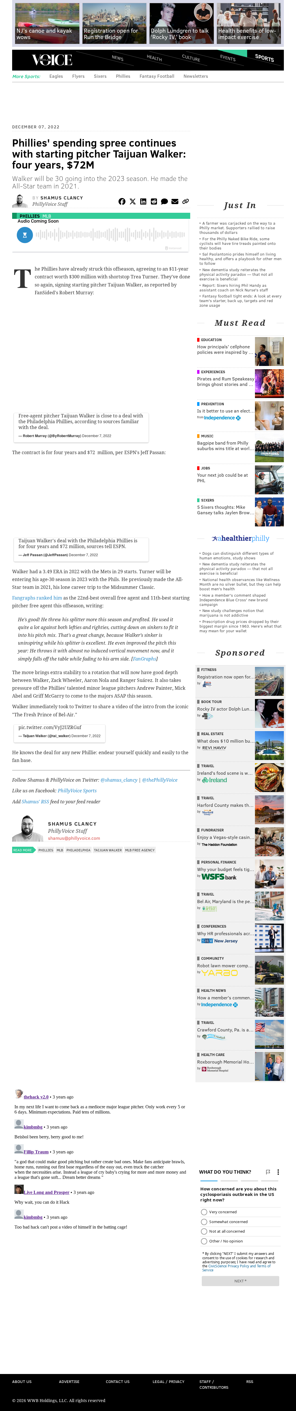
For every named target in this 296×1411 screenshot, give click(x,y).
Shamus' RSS (35, 802)
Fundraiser (212, 830)
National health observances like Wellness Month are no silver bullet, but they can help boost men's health (240, 584)
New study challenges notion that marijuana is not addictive (231, 613)
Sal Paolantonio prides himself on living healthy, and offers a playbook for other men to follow (240, 258)
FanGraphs (144, 659)
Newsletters (196, 76)
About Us (22, 1381)
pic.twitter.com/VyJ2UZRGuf (49, 727)
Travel (207, 765)
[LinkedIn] (143, 202)
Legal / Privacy (168, 1381)
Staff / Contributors (213, 1384)
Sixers (100, 76)
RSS (249, 1381)
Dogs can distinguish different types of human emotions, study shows (236, 555)
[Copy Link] (185, 202)
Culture (191, 58)
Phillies (123, 76)
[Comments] (164, 202)
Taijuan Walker (108, 850)
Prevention (212, 403)
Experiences (213, 371)
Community (212, 958)
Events (228, 58)
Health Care (213, 1054)
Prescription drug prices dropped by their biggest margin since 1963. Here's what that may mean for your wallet (240, 626)
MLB (46, 216)
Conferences (213, 926)
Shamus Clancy (61, 198)
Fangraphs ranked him (37, 598)
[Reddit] (153, 202)
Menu (21, 60)
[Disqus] (101, 1009)
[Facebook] (122, 202)
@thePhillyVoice (159, 780)
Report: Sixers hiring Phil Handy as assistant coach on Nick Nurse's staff (233, 287)
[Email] (175, 202)
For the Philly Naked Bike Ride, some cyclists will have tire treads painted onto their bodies (237, 243)
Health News (213, 990)
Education (211, 339)
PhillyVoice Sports (77, 791)
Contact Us (118, 1381)
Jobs (205, 468)
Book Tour (211, 701)
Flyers (78, 76)
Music (207, 436)
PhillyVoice (52, 60)
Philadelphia (78, 850)
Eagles (56, 76)
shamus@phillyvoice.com (74, 838)
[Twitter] (132, 202)
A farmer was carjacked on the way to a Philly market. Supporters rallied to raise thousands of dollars (237, 227)
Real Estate (212, 733)
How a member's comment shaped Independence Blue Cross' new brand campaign (233, 599)
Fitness (209, 669)
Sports (264, 58)
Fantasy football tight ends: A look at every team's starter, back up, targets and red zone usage (240, 300)
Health (154, 58)
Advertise (69, 1381)
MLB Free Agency (140, 850)
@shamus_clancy (119, 780)
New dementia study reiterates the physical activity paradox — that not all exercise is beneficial (236, 274)
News (117, 57)
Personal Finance (218, 862)
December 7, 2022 (96, 435)
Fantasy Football (157, 76)
